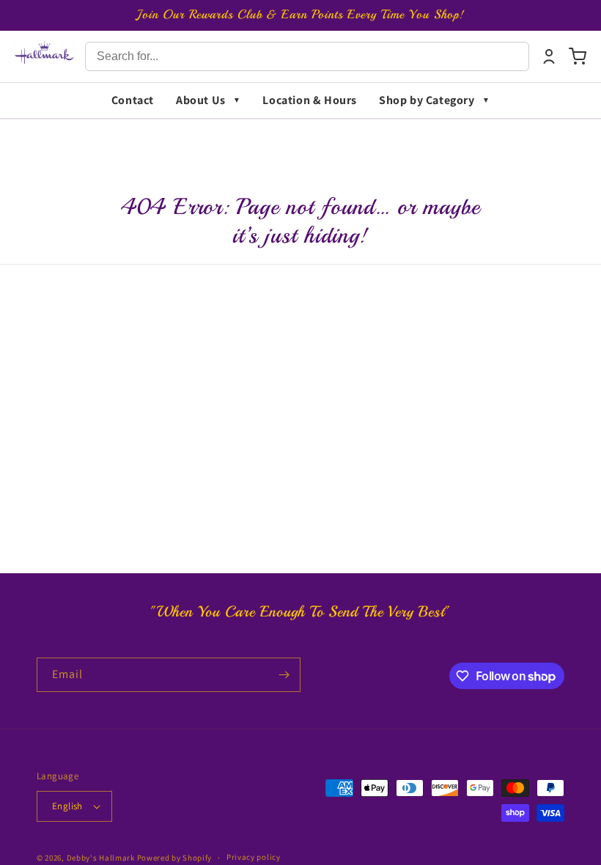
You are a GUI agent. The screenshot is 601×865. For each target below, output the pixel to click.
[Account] (549, 56)
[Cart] (577, 56)
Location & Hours (309, 100)
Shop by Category (427, 100)
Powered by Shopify (175, 858)
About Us (201, 100)
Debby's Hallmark (101, 858)
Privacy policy (253, 857)
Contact (132, 100)
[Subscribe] (284, 675)
